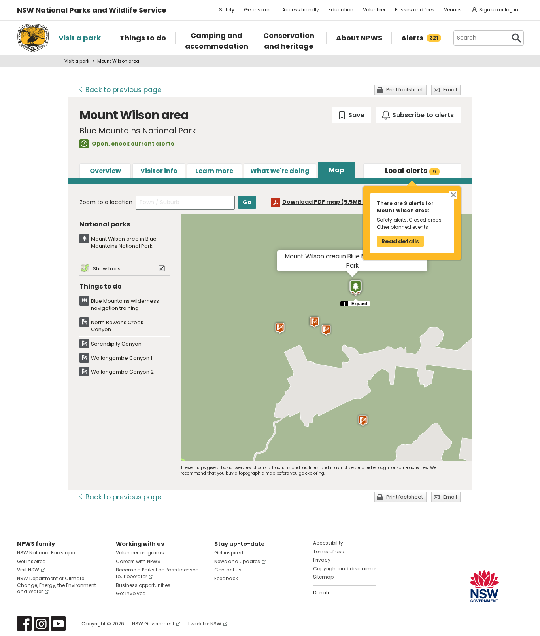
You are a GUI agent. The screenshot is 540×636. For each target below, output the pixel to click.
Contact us (228, 569)
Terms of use (328, 551)
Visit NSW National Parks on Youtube (58, 623)
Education (341, 9)
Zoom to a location (105, 202)
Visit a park (76, 61)
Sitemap (323, 576)
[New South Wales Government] (484, 586)
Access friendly (300, 9)
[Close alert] (453, 194)
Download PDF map (329, 202)
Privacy (321, 559)
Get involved (131, 593)
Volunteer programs (140, 552)
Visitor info (158, 170)
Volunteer (374, 9)
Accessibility (328, 542)
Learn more (214, 170)
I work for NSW (204, 623)
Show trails (107, 268)
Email (450, 89)
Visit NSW (28, 569)
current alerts (152, 144)
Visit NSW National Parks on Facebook (24, 623)
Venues (453, 9)
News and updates (237, 561)
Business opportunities (143, 585)
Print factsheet (404, 89)
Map (336, 170)
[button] (362, 420)
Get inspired (258, 9)
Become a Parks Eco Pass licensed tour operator (157, 573)
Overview (105, 170)
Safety (226, 9)
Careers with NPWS (138, 561)
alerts (410, 170)
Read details (400, 241)
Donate (321, 592)
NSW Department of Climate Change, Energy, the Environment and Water (56, 585)
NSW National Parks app (46, 552)
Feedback (226, 578)
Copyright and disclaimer (344, 568)
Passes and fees (414, 9)
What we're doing (280, 170)
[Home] (33, 38)
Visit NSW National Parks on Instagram (41, 623)
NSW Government (153, 623)
